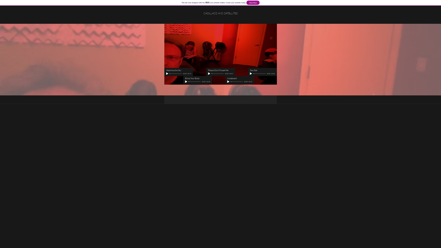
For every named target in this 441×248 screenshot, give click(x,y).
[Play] (209, 73)
